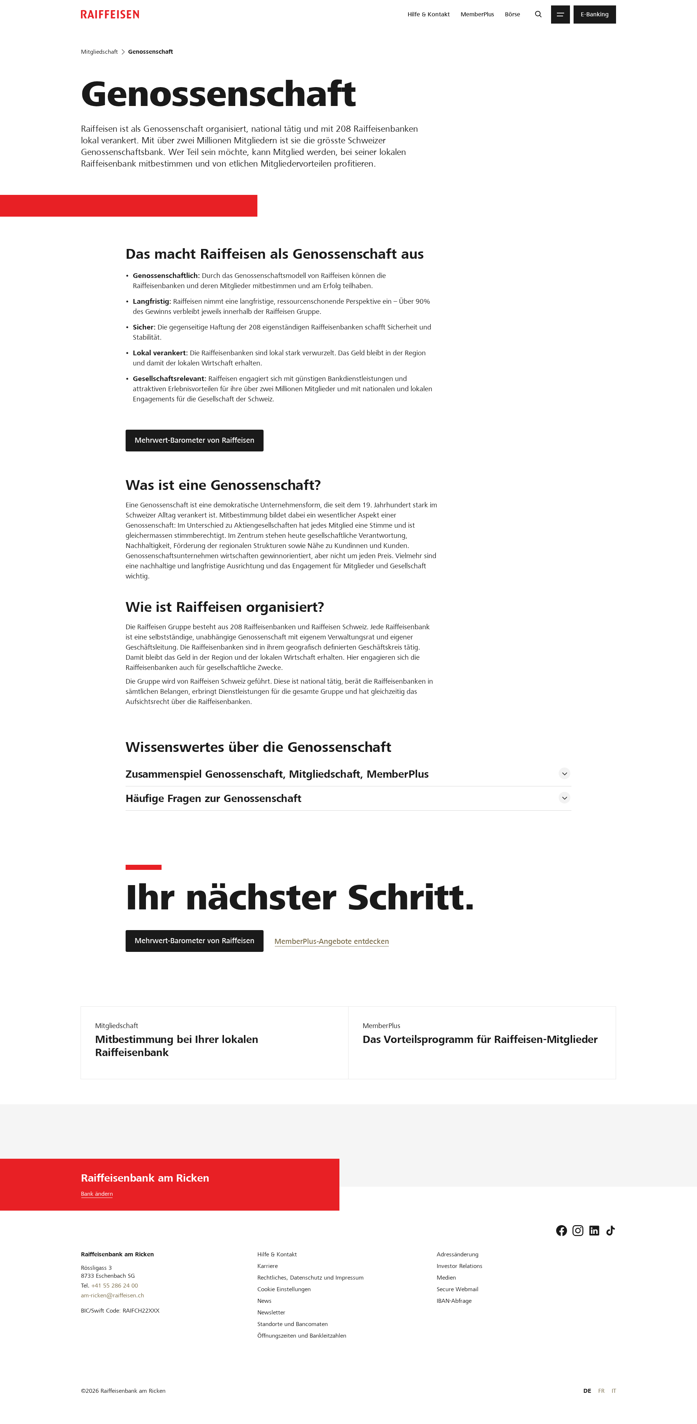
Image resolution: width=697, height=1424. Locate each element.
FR (601, 1390)
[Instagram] (577, 1230)
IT (614, 1390)
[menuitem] (429, 14)
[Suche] (538, 14)
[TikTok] (610, 1230)
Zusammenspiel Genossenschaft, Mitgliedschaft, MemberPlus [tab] (277, 774)
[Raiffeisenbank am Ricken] (110, 14)
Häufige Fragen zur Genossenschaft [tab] (213, 798)
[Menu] (560, 14)
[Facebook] (561, 1230)
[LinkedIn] (594, 1230)
